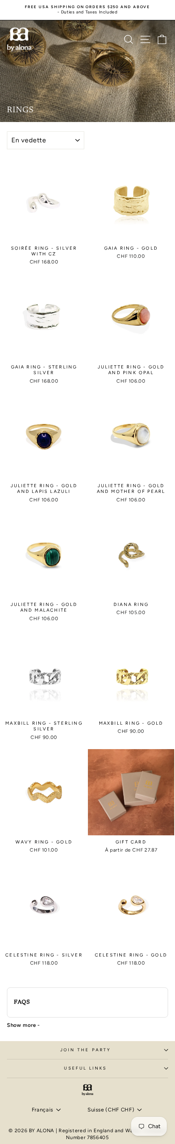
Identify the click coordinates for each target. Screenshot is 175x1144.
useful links (85, 1068)
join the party (85, 1049)
